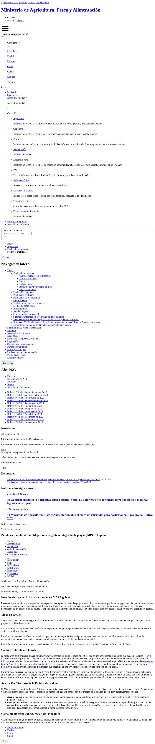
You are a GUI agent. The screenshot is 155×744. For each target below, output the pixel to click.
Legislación (12, 341)
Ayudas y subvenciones (18, 333)
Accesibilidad (13, 543)
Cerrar (5, 741)
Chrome (11, 733)
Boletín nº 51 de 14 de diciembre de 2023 (27, 392)
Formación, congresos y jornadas (23, 338)
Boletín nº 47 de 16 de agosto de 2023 (25, 403)
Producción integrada (23, 292)
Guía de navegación (16, 549)
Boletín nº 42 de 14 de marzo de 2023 (25, 417)
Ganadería (18, 128)
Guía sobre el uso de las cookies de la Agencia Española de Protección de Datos (93, 644)
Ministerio (12, 92)
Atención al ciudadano (18, 224)
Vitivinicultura (26, 284)
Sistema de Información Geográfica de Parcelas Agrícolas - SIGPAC (46, 319)
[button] (77, 34)
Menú (25, 34)
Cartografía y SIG (21, 201)
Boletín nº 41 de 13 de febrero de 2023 (25, 419)
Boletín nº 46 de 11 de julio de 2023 (24, 406)
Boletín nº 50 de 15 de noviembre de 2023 (27, 395)
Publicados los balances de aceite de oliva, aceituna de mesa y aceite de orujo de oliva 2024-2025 (53, 479)
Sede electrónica (21, 180)
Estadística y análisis (23, 190)
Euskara (11, 76)
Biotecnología (20, 308)
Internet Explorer (15, 727)
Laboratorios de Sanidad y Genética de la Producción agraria (42, 325)
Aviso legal (12, 552)
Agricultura (18, 118)
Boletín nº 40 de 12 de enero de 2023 (25, 422)
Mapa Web (12, 546)
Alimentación (19, 149)
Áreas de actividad (16, 98)
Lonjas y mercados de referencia (28, 303)
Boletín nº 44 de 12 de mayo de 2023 (25, 411)
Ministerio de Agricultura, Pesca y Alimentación (51, 10)
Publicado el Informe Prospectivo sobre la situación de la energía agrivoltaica (44, 482)
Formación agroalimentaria (26, 211)
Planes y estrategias (16, 349)
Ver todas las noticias (11, 529)
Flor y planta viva (27, 289)
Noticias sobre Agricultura (13, 524)
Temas (10, 270)
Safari (10, 735)
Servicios (11, 330)
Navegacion (7, 363)
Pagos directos (20, 300)
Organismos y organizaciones (21, 344)
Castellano (12, 51)
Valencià (11, 82)
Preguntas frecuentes (17, 355)
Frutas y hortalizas (28, 278)
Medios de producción (24, 306)
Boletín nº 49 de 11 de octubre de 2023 (26, 397)
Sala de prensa (14, 95)
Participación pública (17, 221)
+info (3, 449)
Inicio (10, 243)
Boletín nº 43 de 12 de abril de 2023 (24, 414)
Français (11, 61)
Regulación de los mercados (26, 297)
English (11, 56)
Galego (10, 71)
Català (10, 66)
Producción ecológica (23, 295)
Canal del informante (17, 554)
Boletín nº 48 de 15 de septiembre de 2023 (27, 400)
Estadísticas (12, 336)
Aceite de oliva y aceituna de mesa (35, 286)
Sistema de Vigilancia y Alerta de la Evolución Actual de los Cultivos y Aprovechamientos (56, 322)
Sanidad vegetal (20, 311)
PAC (15, 170)
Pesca (16, 139)
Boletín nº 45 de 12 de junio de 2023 (24, 408)
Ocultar (5, 257)
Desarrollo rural (20, 159)
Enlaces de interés (15, 357)
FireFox (11, 730)
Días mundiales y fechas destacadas (24, 327)
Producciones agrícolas (18, 249)
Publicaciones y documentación (22, 352)
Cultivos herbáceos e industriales (35, 276)
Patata (22, 281)
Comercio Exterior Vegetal (26, 314)
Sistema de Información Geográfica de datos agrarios (38, 316)
